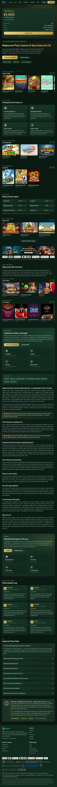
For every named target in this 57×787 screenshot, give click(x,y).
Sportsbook (44, 378)
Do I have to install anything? (11, 688)
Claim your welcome (10, 57)
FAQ (30, 744)
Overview (6, 378)
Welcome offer (5, 746)
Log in (44, 2)
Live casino (31, 734)
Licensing (6, 381)
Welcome (12, 378)
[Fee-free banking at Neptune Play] (28, 250)
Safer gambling (32, 748)
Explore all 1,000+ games (28, 241)
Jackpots (25, 2)
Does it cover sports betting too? (13, 683)
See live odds (25, 344)
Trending (31, 738)
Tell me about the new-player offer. (13, 658)
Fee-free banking (30, 378)
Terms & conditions (33, 750)
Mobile (38, 378)
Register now (28, 33)
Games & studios (20, 378)
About (30, 746)
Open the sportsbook (11, 344)
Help (38, 2)
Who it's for (13, 381)
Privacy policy (32, 753)
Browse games (24, 57)
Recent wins (5, 750)
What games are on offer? (11, 668)
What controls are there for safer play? (15, 693)
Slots (30, 732)
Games (11, 2)
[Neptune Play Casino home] (4, 2)
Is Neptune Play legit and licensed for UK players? (17, 646)
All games (31, 730)
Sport (20, 2)
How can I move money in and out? (13, 673)
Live (16, 2)
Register (51, 2)
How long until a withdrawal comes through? (16, 678)
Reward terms (19, 550)
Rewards (32, 2)
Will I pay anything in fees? (11, 663)
